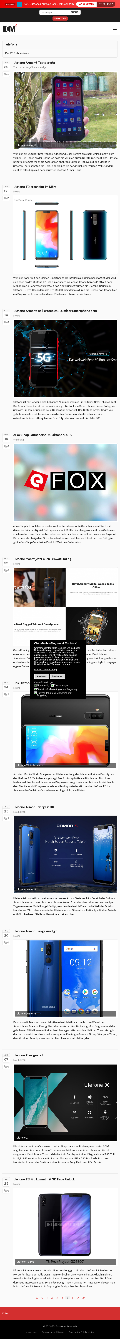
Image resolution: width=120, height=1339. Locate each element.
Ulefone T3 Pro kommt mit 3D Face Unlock (44, 1179)
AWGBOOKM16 (86, 4)
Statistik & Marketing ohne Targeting (57, 689)
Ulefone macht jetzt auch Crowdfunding (42, 559)
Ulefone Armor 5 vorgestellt (33, 807)
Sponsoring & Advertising (81, 1332)
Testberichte (21, 67)
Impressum (31, 1332)
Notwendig (43, 685)
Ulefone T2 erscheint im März (34, 187)
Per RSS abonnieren (17, 53)
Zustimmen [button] (57, 676)
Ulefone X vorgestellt (29, 1055)
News (16, 191)
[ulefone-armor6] (65, 358)
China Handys (38, 67)
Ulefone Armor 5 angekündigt (35, 931)
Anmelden (60, 18)
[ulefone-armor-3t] (65, 606)
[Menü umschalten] (114, 28)
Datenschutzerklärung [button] (45, 669)
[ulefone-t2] (65, 234)
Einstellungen (61, 685)
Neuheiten (19, 811)
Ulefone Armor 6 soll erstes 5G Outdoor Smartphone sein (55, 311)
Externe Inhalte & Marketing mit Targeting (54, 694)
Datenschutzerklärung (53, 1332)
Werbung (18, 439)
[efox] (65, 482)
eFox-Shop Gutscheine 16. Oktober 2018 (42, 435)
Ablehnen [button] (41, 676)
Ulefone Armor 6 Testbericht (34, 63)
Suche (74, 12)
